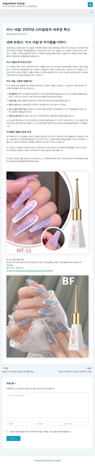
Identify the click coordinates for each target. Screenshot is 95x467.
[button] (92, 12)
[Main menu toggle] (90, 4)
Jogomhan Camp (13, 3)
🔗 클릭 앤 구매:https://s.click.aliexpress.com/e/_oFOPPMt (29, 271)
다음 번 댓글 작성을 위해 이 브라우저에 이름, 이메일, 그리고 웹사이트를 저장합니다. (40, 432)
